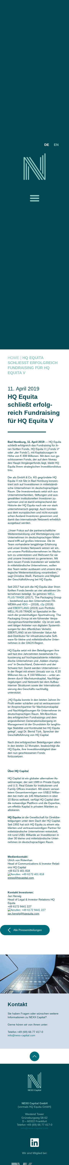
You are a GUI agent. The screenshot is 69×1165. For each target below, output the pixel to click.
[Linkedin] (34, 1142)
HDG (25, 604)
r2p (42, 604)
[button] (34, 198)
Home (13, 358)
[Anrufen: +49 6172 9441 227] (27, 909)
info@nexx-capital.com (21, 1035)
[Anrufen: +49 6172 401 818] (26, 874)
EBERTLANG (21, 608)
